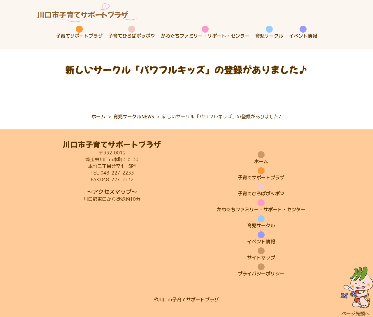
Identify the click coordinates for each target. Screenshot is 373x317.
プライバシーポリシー (261, 273)
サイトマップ (261, 257)
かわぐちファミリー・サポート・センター (205, 36)
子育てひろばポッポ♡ (131, 36)
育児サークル (269, 36)
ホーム (261, 161)
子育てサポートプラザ (79, 36)
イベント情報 (303, 36)
